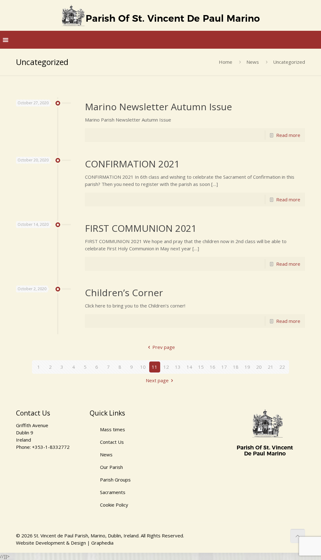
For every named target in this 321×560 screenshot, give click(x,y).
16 (212, 367)
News (252, 62)
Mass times (112, 429)
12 (166, 367)
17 (224, 367)
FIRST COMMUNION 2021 (141, 228)
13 (178, 367)
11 (154, 367)
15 (201, 367)
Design (78, 543)
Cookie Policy (114, 505)
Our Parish (111, 467)
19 (247, 367)
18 (236, 367)
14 (189, 367)
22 (282, 367)
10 (143, 367)
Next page (157, 380)
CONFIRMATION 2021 (132, 163)
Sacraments (112, 492)
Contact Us (112, 442)
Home (225, 62)
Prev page (163, 347)
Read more (288, 135)
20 (259, 367)
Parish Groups (115, 479)
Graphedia (102, 543)
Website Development (40, 543)
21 (270, 367)
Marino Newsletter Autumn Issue (158, 106)
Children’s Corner (124, 292)
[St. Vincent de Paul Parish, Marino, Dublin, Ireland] (160, 15)
